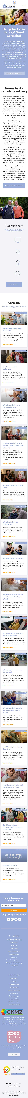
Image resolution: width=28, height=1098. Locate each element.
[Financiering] (14, 993)
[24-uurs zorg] (14, 948)
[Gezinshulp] (14, 957)
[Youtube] (19, 919)
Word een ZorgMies (10, 865)
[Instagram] (12, 919)
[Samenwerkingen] (14, 995)
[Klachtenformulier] (14, 1001)
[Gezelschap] (14, 945)
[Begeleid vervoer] (14, 954)
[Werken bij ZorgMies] (14, 990)
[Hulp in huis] (14, 942)
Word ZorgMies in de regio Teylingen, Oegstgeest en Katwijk (12, 710)
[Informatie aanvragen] (14, 1004)
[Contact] (14, 981)
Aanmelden (14, 910)
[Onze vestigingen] (14, 984)
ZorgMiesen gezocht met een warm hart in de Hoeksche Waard (13, 597)
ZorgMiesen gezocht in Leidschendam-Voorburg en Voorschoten (12, 827)
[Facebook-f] (8, 919)
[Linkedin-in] (16, 919)
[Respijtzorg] (14, 965)
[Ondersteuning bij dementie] (14, 959)
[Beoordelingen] (14, 987)
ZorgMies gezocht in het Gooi (13, 558)
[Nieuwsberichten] (14, 998)
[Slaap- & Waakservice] (14, 951)
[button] (14, 207)
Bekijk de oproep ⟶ (9, 344)
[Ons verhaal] (14, 978)
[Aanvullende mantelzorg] (14, 939)
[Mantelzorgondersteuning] (14, 962)
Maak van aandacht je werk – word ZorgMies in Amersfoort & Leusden (13, 445)
